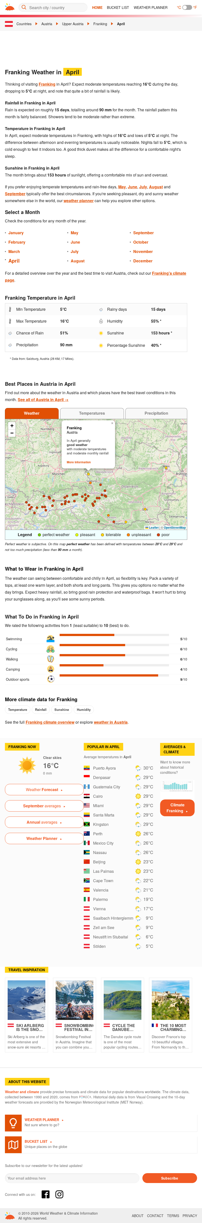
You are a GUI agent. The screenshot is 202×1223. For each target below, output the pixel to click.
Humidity (84, 709)
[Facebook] (46, 1194)
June (132, 187)
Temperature (17, 709)
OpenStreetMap (175, 527)
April (121, 23)
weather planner (79, 200)
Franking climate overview (50, 722)
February (16, 242)
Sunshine (61, 709)
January (16, 232)
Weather (31, 413)
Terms (173, 1215)
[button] (67, 496)
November (143, 251)
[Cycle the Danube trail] (122, 1000)
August (156, 187)
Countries (24, 23)
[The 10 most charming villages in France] (170, 1000)
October (140, 242)
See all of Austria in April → (43, 399)
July (143, 187)
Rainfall (41, 709)
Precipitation (156, 413)
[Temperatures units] (187, 7)
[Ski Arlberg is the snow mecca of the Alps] (26, 1000)
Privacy (190, 1215)
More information (79, 462)
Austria (46, 23)
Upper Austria (73, 23)
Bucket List (118, 7)
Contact (155, 1215)
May (122, 187)
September (15, 193)
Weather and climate (22, 1091)
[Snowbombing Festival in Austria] (74, 1000)
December (142, 261)
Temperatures (92, 413)
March (14, 251)
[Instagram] (59, 1194)
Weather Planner (151, 7)
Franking (100, 23)
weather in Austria (111, 722)
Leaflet (153, 527)
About (138, 1215)
